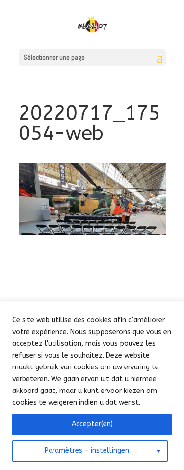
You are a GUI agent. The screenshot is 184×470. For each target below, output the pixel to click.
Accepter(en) (92, 424)
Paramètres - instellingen (87, 450)
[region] (92, 385)
